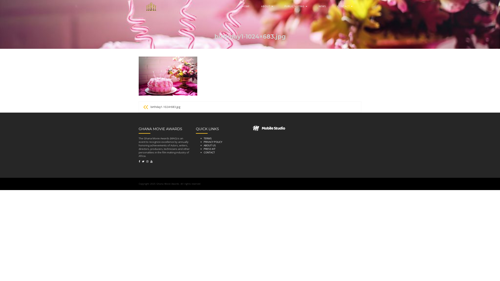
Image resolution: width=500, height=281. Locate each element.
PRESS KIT (209, 149)
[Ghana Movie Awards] (151, 5)
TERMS (208, 138)
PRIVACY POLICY (213, 142)
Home (246, 6)
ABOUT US (210, 145)
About (266, 6)
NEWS (322, 6)
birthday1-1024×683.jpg (165, 107)
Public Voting (295, 6)
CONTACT (344, 6)
